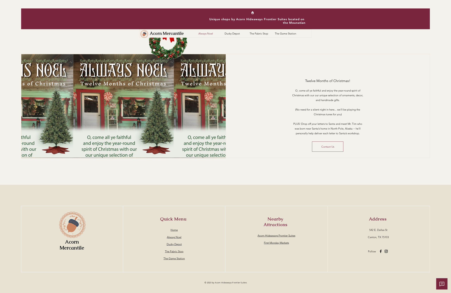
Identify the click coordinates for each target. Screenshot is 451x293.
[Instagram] (386, 251)
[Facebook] (381, 251)
